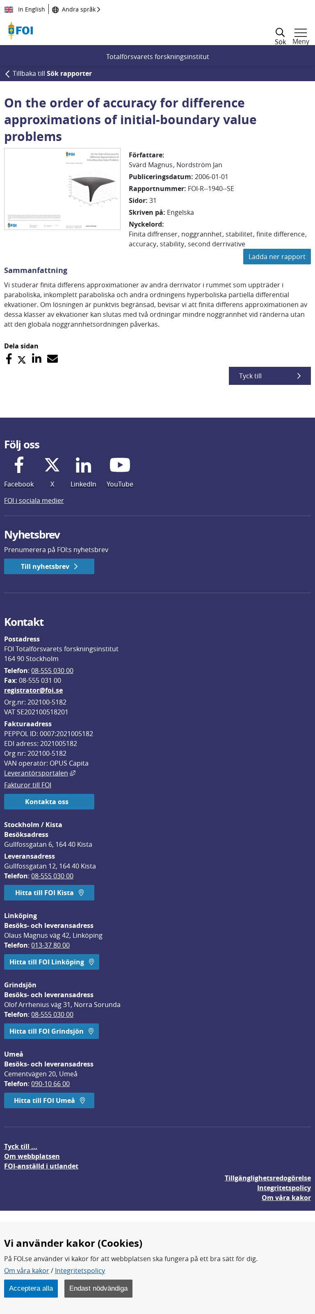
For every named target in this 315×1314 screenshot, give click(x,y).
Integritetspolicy (80, 1270)
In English (30, 9)
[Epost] (52, 359)
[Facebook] (8, 359)
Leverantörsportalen (39, 772)
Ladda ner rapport (277, 256)
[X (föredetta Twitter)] (21, 359)
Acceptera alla (31, 1288)
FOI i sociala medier (34, 500)
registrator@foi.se (33, 690)
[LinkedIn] (36, 359)
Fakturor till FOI (27, 784)
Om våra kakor (26, 1270)
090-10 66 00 (50, 1083)
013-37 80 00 (50, 945)
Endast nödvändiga (98, 1288)
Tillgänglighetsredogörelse (268, 1177)
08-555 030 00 (52, 670)
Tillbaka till (52, 73)
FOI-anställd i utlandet (41, 1166)
